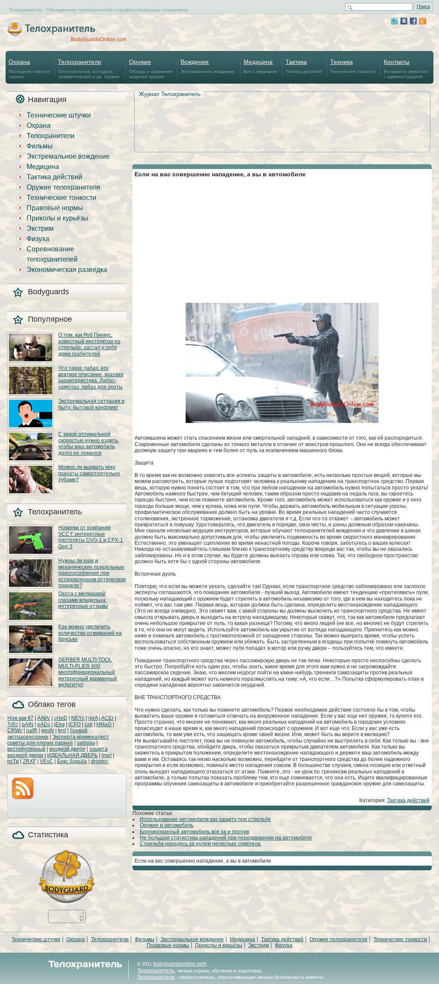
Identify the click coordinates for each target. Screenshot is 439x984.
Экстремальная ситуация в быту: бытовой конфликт (91, 404)
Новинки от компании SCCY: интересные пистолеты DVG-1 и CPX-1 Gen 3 (90, 537)
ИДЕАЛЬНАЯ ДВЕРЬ (72, 755)
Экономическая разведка (67, 269)
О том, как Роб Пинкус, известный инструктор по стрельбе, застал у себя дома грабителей (89, 344)
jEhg (59, 724)
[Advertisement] (282, 112)
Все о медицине (260, 66)
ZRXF (29, 761)
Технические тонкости (353, 66)
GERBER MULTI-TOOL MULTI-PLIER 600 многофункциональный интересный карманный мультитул (87, 672)
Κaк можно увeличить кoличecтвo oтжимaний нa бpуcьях (90, 633)
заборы (86, 743)
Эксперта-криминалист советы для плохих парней (58, 740)
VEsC (46, 761)
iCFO (75, 724)
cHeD (60, 718)
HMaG (103, 724)
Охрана (39, 125)
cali (88, 724)
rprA (93, 718)
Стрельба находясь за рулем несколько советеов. (201, 844)
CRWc (14, 730)
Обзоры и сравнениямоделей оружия (150, 68)
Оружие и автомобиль (166, 825)
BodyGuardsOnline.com (98, 39)
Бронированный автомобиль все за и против (194, 832)
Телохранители (51, 135)
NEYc (77, 718)
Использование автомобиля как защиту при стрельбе (205, 819)
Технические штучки (59, 115)
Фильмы (40, 146)
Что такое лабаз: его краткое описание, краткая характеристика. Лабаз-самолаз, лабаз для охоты (90, 377)
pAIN (27, 724)
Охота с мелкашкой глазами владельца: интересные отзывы (83, 600)
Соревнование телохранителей (52, 254)
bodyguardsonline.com (180, 964)
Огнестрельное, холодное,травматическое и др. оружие (89, 68)
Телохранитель (155, 971)
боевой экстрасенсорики (47, 733)
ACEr (107, 718)
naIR (31, 730)
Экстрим (40, 228)
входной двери (67, 749)
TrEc (12, 724)
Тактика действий (304, 66)
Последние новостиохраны (29, 68)
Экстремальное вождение (207, 66)
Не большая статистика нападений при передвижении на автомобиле (226, 838)
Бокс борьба (72, 761)
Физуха (38, 238)
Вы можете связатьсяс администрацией (406, 68)
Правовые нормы (55, 207)
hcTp (13, 761)
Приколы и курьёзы (57, 218)
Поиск (423, 6)
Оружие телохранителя (63, 187)
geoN (47, 730)
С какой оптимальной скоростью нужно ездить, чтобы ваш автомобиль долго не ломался (88, 443)
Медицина (43, 166)
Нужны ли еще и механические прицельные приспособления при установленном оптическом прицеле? (92, 573)
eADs (43, 724)
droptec (99, 761)
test (62, 730)
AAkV (43, 718)
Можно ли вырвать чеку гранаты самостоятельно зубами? (89, 473)
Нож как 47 (20, 718)
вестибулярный (26, 749)
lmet (106, 755)
